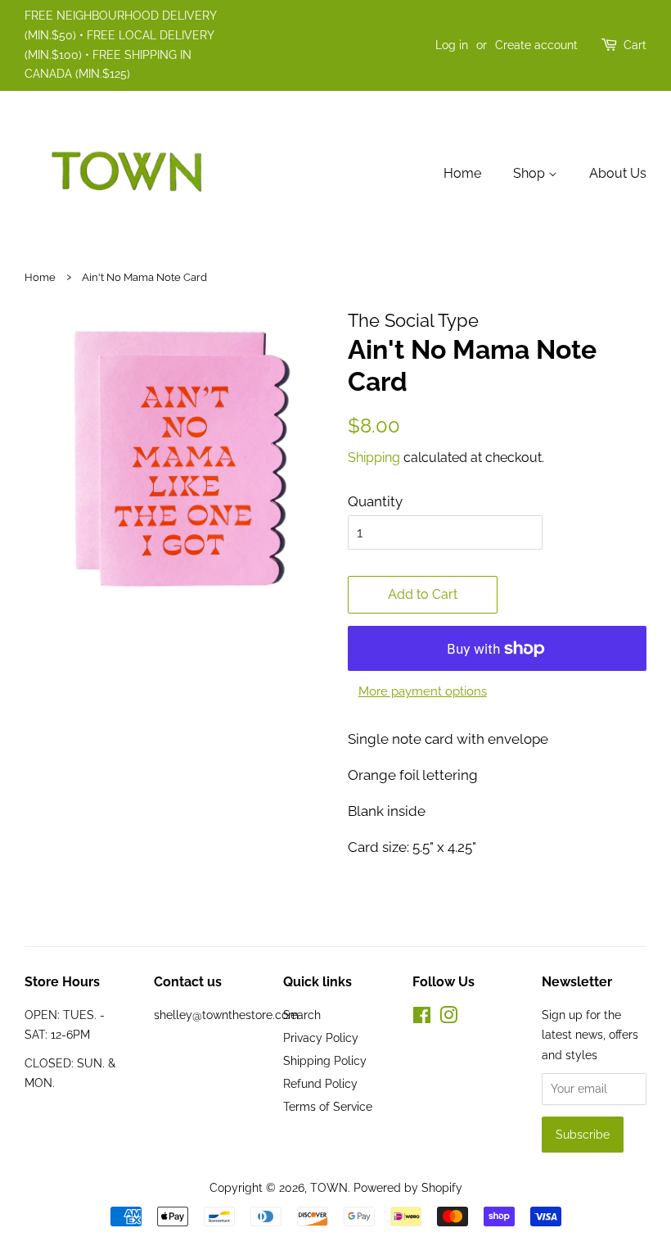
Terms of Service (327, 1106)
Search (302, 1015)
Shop (530, 173)
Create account (536, 45)
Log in (451, 45)
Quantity (375, 501)
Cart (635, 45)
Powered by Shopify (408, 1187)
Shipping (374, 457)
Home (462, 173)
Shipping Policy (325, 1060)
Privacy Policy (320, 1037)
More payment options (422, 691)
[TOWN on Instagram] (448, 1018)
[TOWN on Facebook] (421, 1018)
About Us (617, 173)
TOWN (329, 1187)
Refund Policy (320, 1083)
